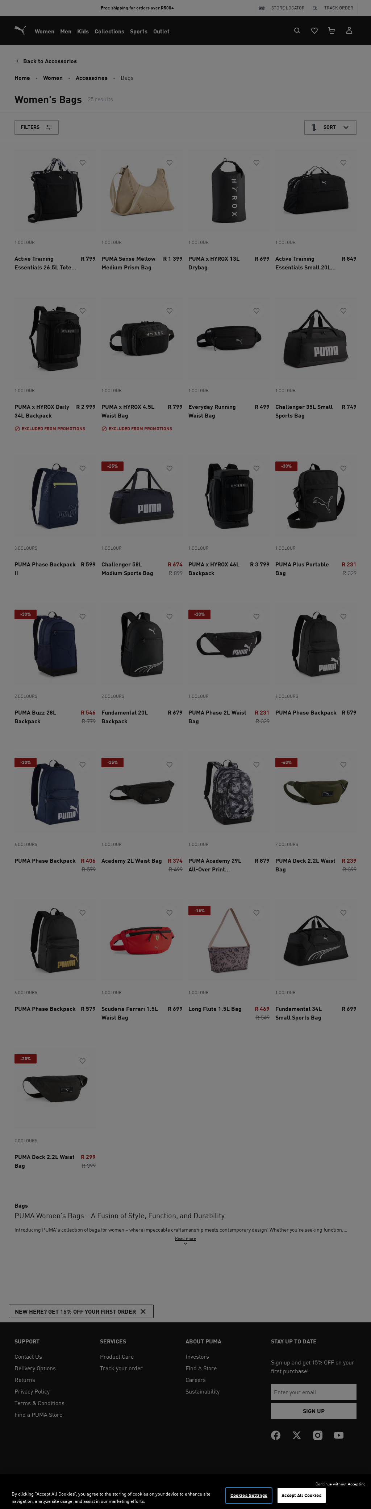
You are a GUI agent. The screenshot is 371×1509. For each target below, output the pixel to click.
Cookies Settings (248, 1495)
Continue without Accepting (341, 1483)
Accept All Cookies (301, 1495)
